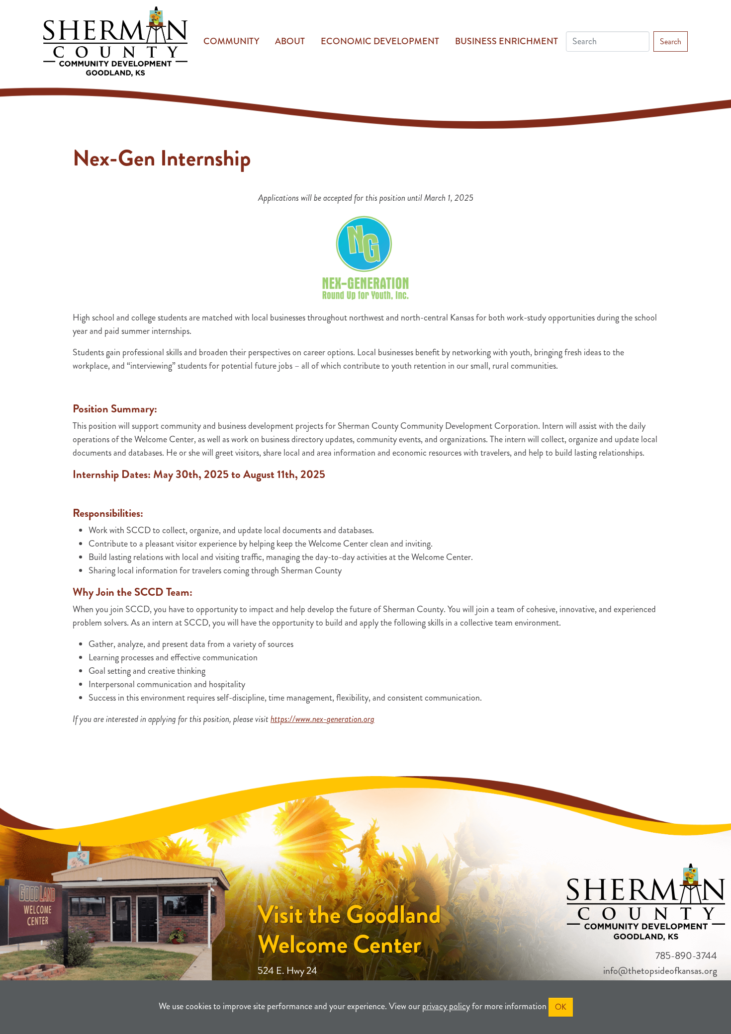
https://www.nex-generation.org (322, 719)
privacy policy (446, 1006)
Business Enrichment (506, 41)
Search (670, 41)
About (290, 41)
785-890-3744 (686, 956)
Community (231, 41)
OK (560, 1007)
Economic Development (380, 41)
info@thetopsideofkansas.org (660, 970)
